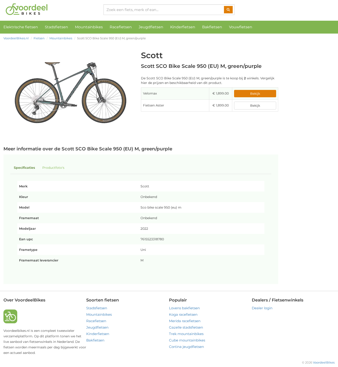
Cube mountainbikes (187, 340)
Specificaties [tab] (24, 168)
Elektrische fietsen (20, 27)
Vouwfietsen (240, 27)
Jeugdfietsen (151, 27)
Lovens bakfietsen (184, 308)
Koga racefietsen (183, 314)
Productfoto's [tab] (53, 168)
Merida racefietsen (185, 321)
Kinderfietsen (182, 27)
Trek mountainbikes (186, 334)
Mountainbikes (89, 27)
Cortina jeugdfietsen (186, 346)
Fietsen (39, 38)
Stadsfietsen (56, 27)
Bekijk (255, 94)
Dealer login (262, 308)
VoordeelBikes (324, 362)
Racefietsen (121, 27)
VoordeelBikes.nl (16, 38)
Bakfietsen (212, 27)
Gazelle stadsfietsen (186, 327)
